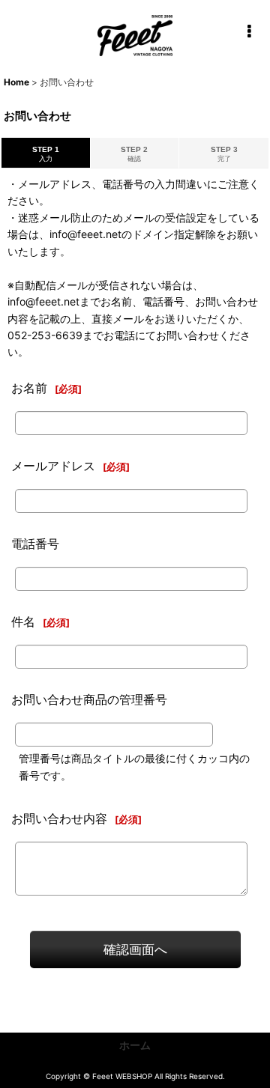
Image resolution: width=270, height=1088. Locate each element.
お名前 (29, 387)
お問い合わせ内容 (59, 818)
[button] (249, 31)
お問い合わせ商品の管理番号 (89, 699)
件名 (23, 621)
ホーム (135, 1045)
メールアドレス (53, 465)
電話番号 (35, 543)
